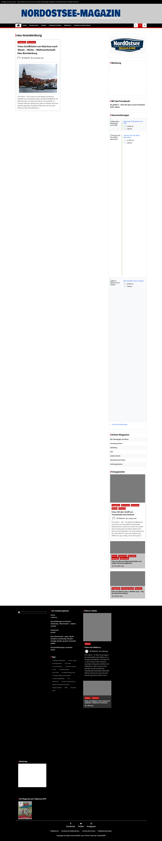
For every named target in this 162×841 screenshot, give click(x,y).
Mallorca (87, 644)
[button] (136, 25)
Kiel (111, 452)
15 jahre (54, 669)
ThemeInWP (101, 835)
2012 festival (73, 687)
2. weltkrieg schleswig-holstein (58, 660)
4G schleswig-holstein (57, 663)
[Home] (18, 25)
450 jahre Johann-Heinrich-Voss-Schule (60, 684)
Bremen (114, 556)
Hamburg (113, 448)
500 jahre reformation (57, 687)
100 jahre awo (55, 681)
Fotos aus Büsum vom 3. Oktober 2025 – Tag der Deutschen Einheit (128, 592)
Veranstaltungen (55, 25)
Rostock (114, 508)
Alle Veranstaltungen (120, 424)
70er (69, 678)
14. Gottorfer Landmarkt (70, 666)
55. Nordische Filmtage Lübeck (68, 672)
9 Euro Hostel (68, 663)
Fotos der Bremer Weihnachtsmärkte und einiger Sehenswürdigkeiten (126, 562)
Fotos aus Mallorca (93, 647)
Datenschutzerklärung (82, 25)
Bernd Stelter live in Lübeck (133, 281)
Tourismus (122, 508)
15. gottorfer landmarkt (64, 669)
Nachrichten (33, 25)
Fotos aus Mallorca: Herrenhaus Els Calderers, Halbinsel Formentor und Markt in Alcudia (97, 702)
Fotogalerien (22, 42)
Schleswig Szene (116, 464)
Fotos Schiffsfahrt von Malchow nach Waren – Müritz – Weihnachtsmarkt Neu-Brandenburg (38, 50)
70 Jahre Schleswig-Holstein (58, 678)
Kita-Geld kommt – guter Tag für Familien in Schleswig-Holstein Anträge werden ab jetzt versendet (63, 639)
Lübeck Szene (115, 456)
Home (24, 25)
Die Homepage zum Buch (119, 439)
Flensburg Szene (116, 443)
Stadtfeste (115, 558)
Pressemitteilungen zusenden (61, 647)
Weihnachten (124, 558)
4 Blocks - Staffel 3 (72, 660)
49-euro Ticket (55, 672)
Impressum (67, 25)
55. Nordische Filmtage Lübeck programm (61, 675)
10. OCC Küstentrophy (57, 666)
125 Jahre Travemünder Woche (68, 681)
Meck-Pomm (31, 42)
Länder (43, 25)
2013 (53, 690)
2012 (66, 687)
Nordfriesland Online (117, 460)
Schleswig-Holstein (128, 588)
